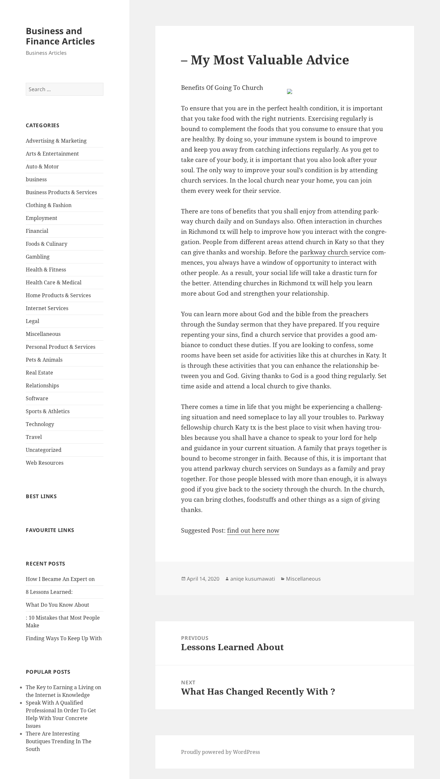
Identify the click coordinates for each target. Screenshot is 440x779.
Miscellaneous (43, 333)
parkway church (324, 252)
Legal (32, 321)
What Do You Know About (57, 604)
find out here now (253, 530)
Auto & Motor (42, 166)
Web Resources (44, 462)
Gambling (38, 256)
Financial (37, 230)
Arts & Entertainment (52, 153)
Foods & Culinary (46, 243)
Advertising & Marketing (56, 140)
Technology (40, 424)
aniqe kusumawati (252, 578)
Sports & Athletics (48, 411)
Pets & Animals (44, 359)
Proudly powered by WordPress (220, 751)
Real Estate (39, 372)
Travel (34, 437)
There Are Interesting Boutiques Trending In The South (58, 741)
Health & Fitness (46, 269)
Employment (41, 218)
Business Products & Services (61, 192)
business (36, 179)
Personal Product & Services (60, 346)
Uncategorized (44, 449)
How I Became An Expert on (60, 579)
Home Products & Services (58, 295)
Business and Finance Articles (60, 36)
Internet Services (47, 308)
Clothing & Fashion (49, 205)
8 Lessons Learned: (49, 591)
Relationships (42, 385)
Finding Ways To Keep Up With (64, 638)
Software (37, 398)
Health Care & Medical (53, 282)
